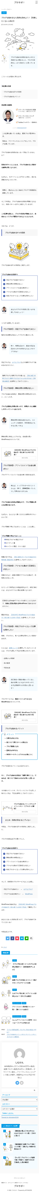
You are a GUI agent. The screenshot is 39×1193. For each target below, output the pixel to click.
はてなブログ (16, 362)
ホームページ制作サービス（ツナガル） (18, 1182)
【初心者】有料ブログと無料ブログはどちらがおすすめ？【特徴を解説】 (19, 378)
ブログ (5, 947)
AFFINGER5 (28, 1190)
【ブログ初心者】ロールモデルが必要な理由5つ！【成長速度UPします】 (24, 966)
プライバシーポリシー (19, 1178)
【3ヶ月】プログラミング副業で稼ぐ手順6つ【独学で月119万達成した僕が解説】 (24, 1160)
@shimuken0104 (21, 128)
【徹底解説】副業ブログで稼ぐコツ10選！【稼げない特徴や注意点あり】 (25, 1146)
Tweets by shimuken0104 (10, 1117)
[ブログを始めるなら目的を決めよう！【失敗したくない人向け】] (22, 938)
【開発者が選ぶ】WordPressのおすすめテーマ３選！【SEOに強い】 (25, 1133)
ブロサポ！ (19, 2)
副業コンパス (13, 648)
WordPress (29, 894)
